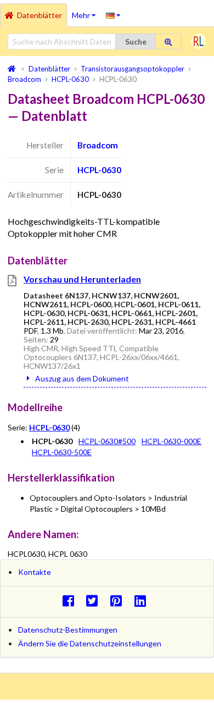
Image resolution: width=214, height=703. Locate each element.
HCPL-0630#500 (107, 441)
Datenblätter (39, 15)
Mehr (86, 11)
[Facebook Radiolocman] (71, 600)
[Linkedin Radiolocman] (143, 600)
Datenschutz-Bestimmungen (67, 629)
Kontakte (34, 572)
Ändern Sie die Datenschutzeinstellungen (89, 643)
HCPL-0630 (99, 170)
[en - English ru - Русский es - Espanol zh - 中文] (113, 14)
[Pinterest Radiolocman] (119, 600)
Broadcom (97, 145)
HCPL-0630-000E (171, 441)
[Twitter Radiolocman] (95, 600)
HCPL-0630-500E (62, 452)
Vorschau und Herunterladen (82, 279)
